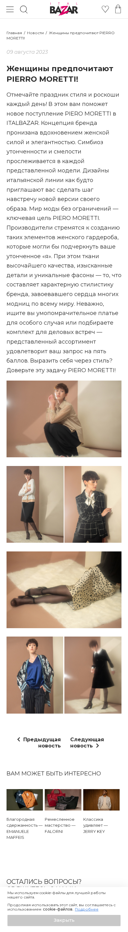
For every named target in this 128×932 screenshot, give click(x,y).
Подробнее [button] (86, 909)
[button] (64, 920)
